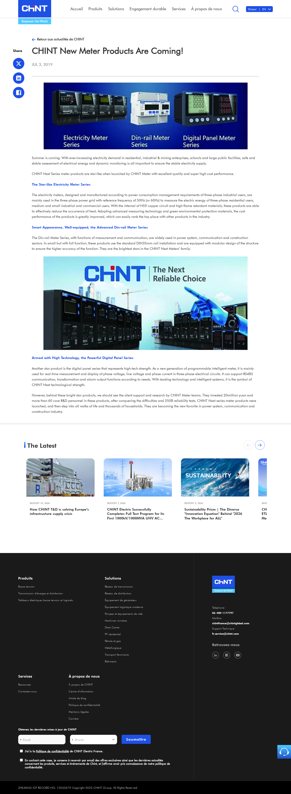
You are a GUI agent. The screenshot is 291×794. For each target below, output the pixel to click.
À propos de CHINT (81, 684)
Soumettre (136, 739)
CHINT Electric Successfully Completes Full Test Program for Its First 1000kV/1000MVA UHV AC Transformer (135, 514)
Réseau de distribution (118, 593)
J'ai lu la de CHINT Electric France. (64, 751)
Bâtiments (110, 661)
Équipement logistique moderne (124, 607)
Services (25, 676)
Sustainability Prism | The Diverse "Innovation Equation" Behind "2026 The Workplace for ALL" (213, 513)
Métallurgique (113, 647)
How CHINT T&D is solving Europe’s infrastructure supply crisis (59, 511)
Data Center (112, 627)
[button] (260, 445)
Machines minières (116, 620)
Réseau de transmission (119, 586)
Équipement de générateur (121, 600)
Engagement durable (148, 8)
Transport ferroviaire (117, 654)
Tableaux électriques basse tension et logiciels (45, 600)
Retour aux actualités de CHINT (60, 39)
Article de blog (77, 698)
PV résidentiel (113, 634)
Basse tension (26, 586)
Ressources (24, 684)
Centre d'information (81, 691)
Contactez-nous (27, 691)
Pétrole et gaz (113, 641)
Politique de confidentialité (84, 705)
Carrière (73, 718)
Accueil (76, 8)
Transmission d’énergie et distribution (40, 593)
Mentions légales (79, 711)
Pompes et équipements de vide (124, 613)
